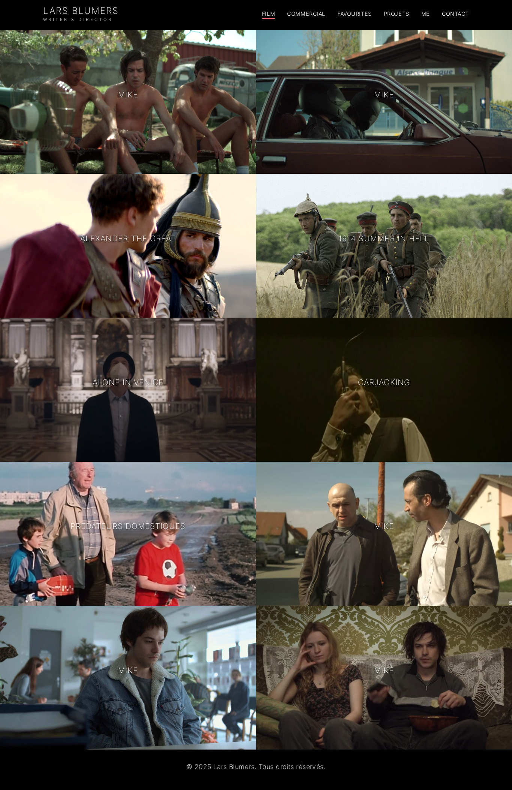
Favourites (354, 13)
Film (268, 13)
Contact (455, 13)
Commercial (306, 13)
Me (425, 13)
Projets (396, 13)
